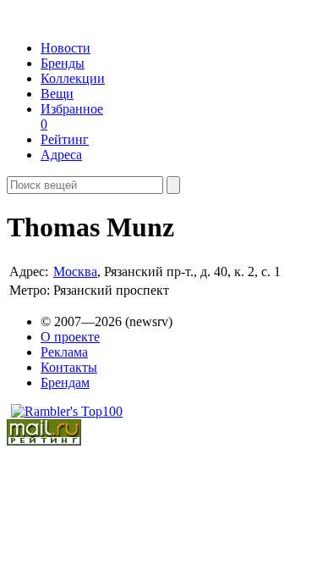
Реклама (64, 352)
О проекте (70, 337)
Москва (75, 271)
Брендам (65, 382)
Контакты (69, 367)
